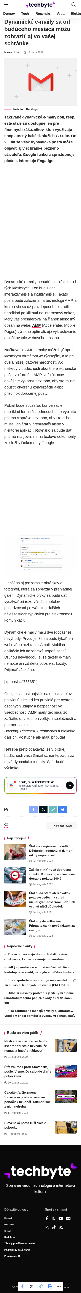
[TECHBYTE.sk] (40, 4)
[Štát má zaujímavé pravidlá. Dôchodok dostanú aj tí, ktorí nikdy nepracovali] (15, 852)
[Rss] (61, 1227)
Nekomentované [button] (63, 825)
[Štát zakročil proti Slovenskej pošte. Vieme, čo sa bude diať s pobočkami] (66, 1071)
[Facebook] (47, 1218)
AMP (36, 325)
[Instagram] (47, 1227)
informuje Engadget (37, 161)
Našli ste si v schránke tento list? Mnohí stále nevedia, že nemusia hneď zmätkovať (25, 1045)
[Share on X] (31, 1286)
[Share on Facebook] (22, 1286)
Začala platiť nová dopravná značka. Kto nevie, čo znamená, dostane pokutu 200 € (52, 874)
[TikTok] (54, 1227)
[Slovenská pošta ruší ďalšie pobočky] (66, 1127)
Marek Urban (12, 52)
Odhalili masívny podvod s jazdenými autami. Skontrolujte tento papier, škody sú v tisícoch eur (39, 997)
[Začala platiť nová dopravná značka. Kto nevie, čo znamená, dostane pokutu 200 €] (15, 875)
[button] (8, 4)
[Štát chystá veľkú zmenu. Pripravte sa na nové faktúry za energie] (15, 927)
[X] (53, 1218)
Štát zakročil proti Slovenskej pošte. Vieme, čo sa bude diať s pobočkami (27, 1071)
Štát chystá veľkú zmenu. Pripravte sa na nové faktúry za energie (52, 925)
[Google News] (68, 1218)
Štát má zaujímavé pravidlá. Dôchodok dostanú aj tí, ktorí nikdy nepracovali (50, 850)
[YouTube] (61, 1218)
